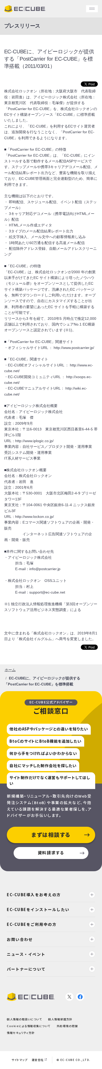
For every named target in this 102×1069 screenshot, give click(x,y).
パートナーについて (26, 969)
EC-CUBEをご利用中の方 (31, 924)
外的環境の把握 (67, 1026)
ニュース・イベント (26, 954)
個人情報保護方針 (60, 1019)
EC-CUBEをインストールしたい (38, 909)
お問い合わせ (20, 939)
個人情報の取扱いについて (24, 1019)
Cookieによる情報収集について (28, 1026)
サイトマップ (19, 1060)
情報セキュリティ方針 (21, 1033)
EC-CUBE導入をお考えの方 (34, 894)
